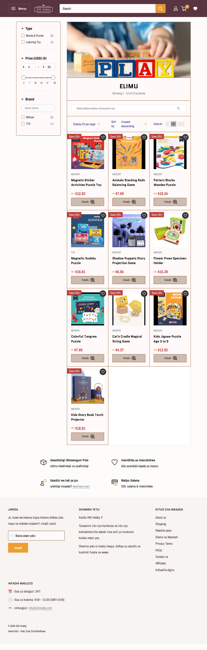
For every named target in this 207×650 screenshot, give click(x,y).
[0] (183, 8)
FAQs (158, 550)
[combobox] (107, 8)
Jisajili (18, 548)
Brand (29, 99)
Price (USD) (35, 58)
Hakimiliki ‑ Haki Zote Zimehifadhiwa (26, 631)
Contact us (161, 556)
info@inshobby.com (40, 608)
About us (160, 517)
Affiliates (160, 563)
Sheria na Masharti (166, 537)
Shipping (160, 524)
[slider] (24, 78)
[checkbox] (37, 36)
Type (28, 28)
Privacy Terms (164, 543)
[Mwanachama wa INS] (176, 8)
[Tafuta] (160, 8)
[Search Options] (180, 108)
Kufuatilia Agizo (164, 570)
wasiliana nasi (81, 486)
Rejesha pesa (163, 530)
